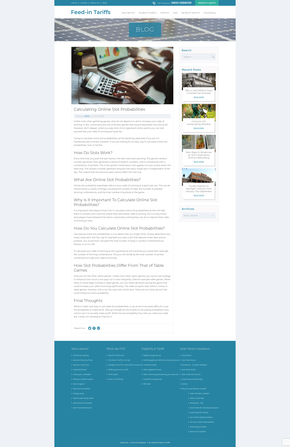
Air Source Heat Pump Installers (202, 422)
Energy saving (78, 393)
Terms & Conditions (138, 442)
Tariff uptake (113, 374)
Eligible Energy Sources (152, 355)
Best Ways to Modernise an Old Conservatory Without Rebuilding (199, 155)
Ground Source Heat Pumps (192, 379)
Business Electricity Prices (83, 360)
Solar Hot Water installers (199, 393)
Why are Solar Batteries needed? (194, 389)
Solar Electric (187, 355)
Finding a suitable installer (83, 379)
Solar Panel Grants (189, 360)
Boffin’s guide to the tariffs (118, 370)
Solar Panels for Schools (199, 412)
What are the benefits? (81, 389)
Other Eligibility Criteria (152, 370)
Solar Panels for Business (82, 403)
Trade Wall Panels (80, 370)
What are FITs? (128, 13)
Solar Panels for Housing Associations (204, 408)
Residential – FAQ (196, 403)
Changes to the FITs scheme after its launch (124, 365)
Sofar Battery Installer (198, 427)
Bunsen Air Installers (198, 431)
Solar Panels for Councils (191, 374)
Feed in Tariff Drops (115, 379)
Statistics (164, 13)
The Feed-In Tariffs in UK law (119, 360)
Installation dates (150, 365)
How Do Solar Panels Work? (83, 398)
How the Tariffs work (116, 355)
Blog (105, 3)
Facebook (94, 328)
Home (74, 3)
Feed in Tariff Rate (197, 398)
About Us (95, 3)
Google (98, 328)
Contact (83, 3)
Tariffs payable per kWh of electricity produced (161, 360)
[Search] (213, 57)
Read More (199, 97)
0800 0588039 (181, 2)
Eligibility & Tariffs (148, 13)
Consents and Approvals (152, 379)
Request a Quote (207, 3)
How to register (79, 384)
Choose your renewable (82, 374)
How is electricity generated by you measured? (161, 374)
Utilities (184, 384)
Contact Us (124, 442)
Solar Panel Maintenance (82, 408)
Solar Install (210, 13)
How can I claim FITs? (81, 365)
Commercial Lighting (81, 355)
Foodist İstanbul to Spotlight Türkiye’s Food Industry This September (199, 189)
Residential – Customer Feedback (194, 365)
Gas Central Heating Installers (201, 417)
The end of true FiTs (190, 13)
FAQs (175, 13)
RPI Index (146, 384)
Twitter (89, 328)
